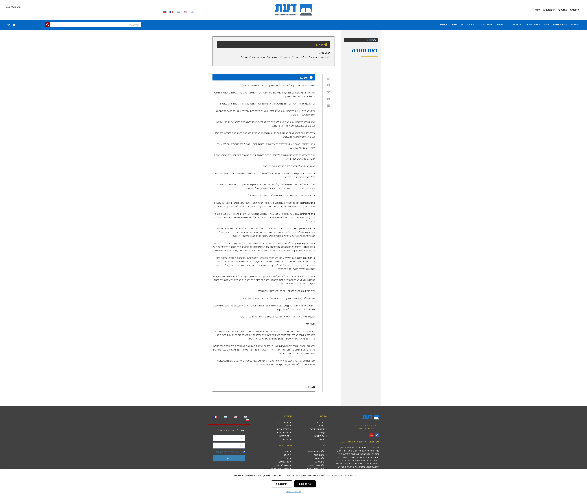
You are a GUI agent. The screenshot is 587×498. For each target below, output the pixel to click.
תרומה (537, 9)
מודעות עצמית (560, 24)
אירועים (470, 24)
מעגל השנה (486, 24)
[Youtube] (8, 24)
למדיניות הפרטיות (293, 491)
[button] (328, 78)
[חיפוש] (47, 24)
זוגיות (546, 24)
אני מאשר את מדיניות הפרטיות (229, 452)
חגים (369, 39)
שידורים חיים (457, 24)
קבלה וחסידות (502, 24)
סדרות (519, 24)
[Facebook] (14, 24)
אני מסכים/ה (305, 483)
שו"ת (576, 24)
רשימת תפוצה (549, 9)
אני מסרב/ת (281, 483)
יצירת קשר (562, 9)
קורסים (443, 24)
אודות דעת (575, 9)
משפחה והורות (533, 24)
